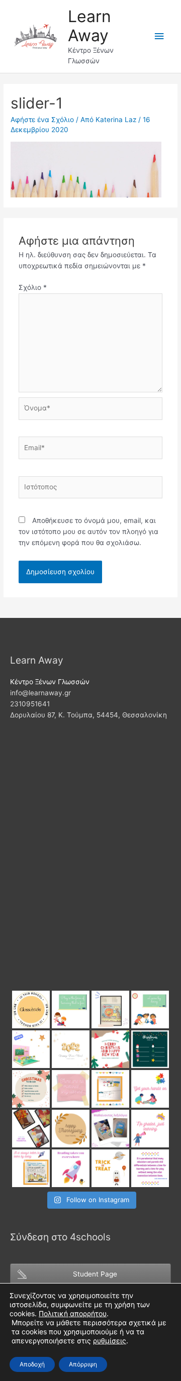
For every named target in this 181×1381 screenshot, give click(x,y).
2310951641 (30, 704)
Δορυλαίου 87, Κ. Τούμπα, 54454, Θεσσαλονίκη (88, 715)
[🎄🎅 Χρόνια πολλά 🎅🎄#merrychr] (110, 1049)
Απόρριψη (83, 1364)
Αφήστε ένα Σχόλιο (42, 120)
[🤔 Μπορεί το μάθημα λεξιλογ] (110, 1128)
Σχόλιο (33, 287)
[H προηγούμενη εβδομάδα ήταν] (31, 1128)
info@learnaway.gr (40, 693)
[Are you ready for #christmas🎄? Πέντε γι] (31, 1089)
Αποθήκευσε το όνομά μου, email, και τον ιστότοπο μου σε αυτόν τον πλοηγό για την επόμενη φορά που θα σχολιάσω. (88, 531)
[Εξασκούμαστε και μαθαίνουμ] (110, 1009)
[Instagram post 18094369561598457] (31, 1009)
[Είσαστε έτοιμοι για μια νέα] (31, 1049)
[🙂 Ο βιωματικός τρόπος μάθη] (31, 1168)
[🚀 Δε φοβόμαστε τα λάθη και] (150, 1128)
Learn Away (89, 26)
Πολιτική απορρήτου (73, 1313)
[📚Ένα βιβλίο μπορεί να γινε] (70, 1168)
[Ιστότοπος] (91, 489)
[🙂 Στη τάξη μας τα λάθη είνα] (70, 1089)
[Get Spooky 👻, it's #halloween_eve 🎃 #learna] (110, 1168)
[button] (109, 1340)
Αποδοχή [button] (32, 1364)
